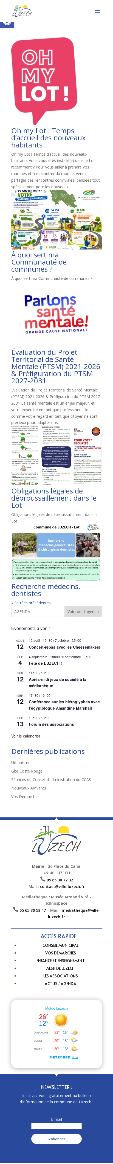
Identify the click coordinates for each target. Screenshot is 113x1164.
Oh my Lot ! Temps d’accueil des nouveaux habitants (48, 138)
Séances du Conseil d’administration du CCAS (51, 779)
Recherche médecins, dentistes (45, 589)
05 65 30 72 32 (60, 880)
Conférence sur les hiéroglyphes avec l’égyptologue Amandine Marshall (64, 705)
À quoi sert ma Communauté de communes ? (39, 262)
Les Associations (60, 976)
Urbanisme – (22, 762)
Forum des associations (51, 724)
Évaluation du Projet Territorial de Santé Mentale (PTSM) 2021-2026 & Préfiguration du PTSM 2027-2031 (55, 366)
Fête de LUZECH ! (45, 663)
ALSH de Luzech (60, 968)
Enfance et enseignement (60, 960)
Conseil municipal (60, 945)
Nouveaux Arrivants (28, 788)
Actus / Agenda (60, 983)
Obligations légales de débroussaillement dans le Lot (54, 498)
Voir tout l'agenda (83, 611)
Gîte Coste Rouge (27, 771)
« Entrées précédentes (31, 602)
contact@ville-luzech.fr (62, 886)
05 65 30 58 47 (34, 910)
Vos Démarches (25, 796)
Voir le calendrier (25, 736)
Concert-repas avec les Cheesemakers (64, 647)
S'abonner (56, 1138)
